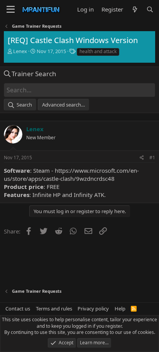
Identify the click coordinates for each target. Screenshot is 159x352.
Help (120, 308)
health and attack (98, 51)
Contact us (17, 308)
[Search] (149, 9)
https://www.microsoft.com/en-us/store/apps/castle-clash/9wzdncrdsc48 (71, 174)
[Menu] (11, 9)
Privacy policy (93, 308)
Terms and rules (54, 308)
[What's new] (134, 9)
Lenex (20, 51)
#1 (152, 157)
